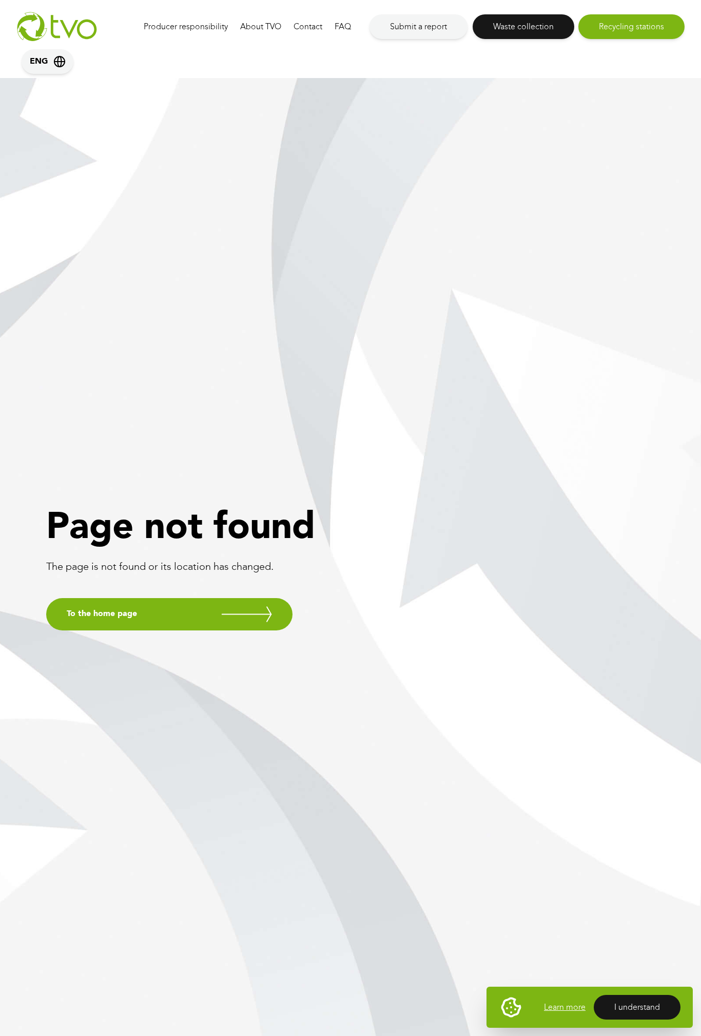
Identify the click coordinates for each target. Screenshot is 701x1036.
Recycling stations (631, 26)
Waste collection (523, 26)
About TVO (260, 26)
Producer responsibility (186, 26)
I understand (637, 1007)
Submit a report (418, 26)
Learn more (565, 1007)
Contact (308, 26)
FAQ (343, 26)
